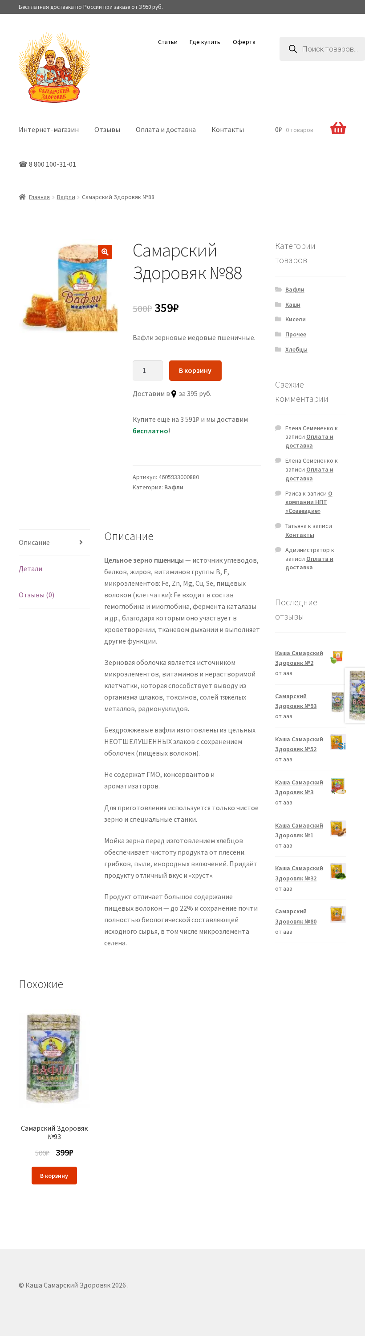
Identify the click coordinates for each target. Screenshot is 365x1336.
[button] (105, 252)
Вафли (66, 197)
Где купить (205, 42)
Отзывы (107, 129)
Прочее (295, 334)
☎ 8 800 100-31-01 (47, 164)
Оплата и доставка (166, 129)
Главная (39, 197)
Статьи (168, 42)
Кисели (295, 319)
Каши (292, 304)
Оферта (244, 42)
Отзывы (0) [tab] (36, 594)
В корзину (195, 370)
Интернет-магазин (49, 129)
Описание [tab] (34, 542)
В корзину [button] (54, 1176)
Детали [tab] (30, 568)
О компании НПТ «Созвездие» (309, 502)
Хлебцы (296, 349)
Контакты (227, 129)
